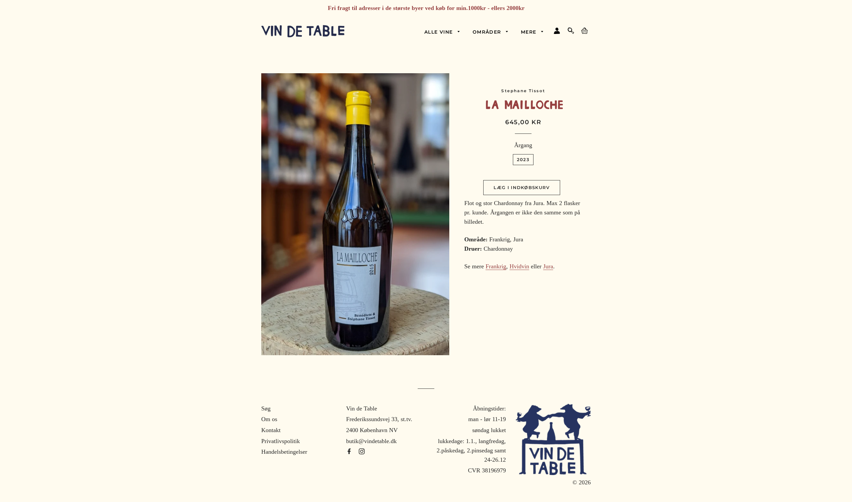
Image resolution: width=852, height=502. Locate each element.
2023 (523, 159)
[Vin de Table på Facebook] (350, 451)
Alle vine (439, 32)
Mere (529, 32)
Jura (548, 266)
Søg (266, 408)
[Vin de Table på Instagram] (362, 451)
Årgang (523, 145)
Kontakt (271, 430)
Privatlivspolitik (280, 441)
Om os (269, 419)
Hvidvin (519, 266)
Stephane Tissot (523, 90)
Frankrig (496, 266)
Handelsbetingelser (284, 451)
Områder (488, 32)
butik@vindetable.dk (371, 441)
